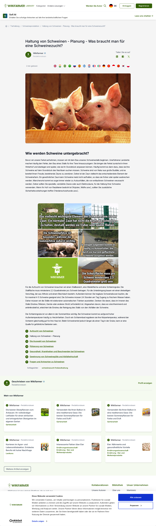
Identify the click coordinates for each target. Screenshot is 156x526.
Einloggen (127, 6)
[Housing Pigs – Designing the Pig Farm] (55, 66)
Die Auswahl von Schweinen (43, 341)
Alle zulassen (135, 497)
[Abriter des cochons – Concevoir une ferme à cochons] (94, 66)
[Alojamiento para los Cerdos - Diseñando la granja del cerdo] (79, 66)
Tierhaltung (15, 26)
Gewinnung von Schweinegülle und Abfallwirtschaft (54, 356)
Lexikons (9, 453)
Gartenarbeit (11, 425)
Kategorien (41, 6)
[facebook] (123, 57)
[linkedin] (117, 57)
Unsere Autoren (99, 490)
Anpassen (134, 505)
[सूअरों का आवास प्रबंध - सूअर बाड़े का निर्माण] (59, 66)
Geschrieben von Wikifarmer (27, 381)
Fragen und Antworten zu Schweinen (47, 361)
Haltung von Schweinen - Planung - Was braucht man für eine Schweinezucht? (73, 26)
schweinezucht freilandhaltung (55, 368)
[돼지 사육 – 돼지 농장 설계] (123, 66)
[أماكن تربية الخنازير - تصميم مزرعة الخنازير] (69, 66)
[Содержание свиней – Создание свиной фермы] (74, 66)
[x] (129, 57)
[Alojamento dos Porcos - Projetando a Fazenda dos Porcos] (64, 66)
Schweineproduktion (31, 26)
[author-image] (7, 383)
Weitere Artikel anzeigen (17, 469)
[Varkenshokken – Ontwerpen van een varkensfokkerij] (89, 66)
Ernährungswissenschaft (67, 447)
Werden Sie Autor (94, 6)
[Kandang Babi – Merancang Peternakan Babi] (113, 66)
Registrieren (144, 6)
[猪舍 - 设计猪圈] (118, 66)
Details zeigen (38, 521)
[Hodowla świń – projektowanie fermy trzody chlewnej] (128, 66)
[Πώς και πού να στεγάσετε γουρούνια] (84, 66)
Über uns (116, 490)
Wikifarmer (38, 53)
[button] (113, 6)
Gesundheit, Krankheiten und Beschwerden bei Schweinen (57, 351)
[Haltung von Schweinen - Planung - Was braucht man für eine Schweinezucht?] (103, 66)
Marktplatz (131, 490)
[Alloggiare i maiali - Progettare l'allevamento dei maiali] (99, 66)
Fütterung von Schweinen (42, 346)
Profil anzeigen (145, 383)
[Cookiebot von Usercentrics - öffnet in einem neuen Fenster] (15, 521)
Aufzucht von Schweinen (41, 331)
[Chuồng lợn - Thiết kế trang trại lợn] (108, 66)
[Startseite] (6, 26)
